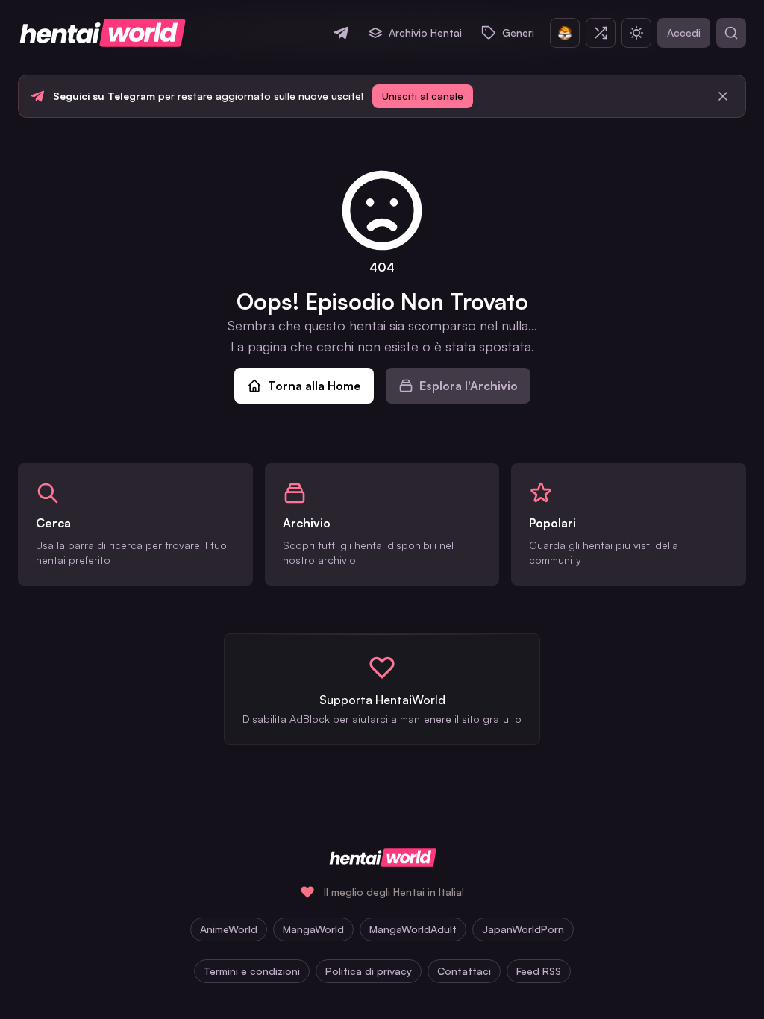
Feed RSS (538, 971)
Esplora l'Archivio (468, 385)
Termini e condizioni (252, 971)
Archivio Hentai (425, 32)
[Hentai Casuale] (601, 33)
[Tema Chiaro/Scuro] (636, 33)
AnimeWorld (228, 929)
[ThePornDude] (565, 33)
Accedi (684, 32)
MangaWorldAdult (413, 929)
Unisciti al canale (422, 96)
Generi (518, 32)
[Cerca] (731, 33)
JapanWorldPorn (523, 929)
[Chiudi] (723, 96)
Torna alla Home (314, 385)
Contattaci (464, 971)
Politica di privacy (368, 971)
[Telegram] (341, 33)
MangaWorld (313, 929)
